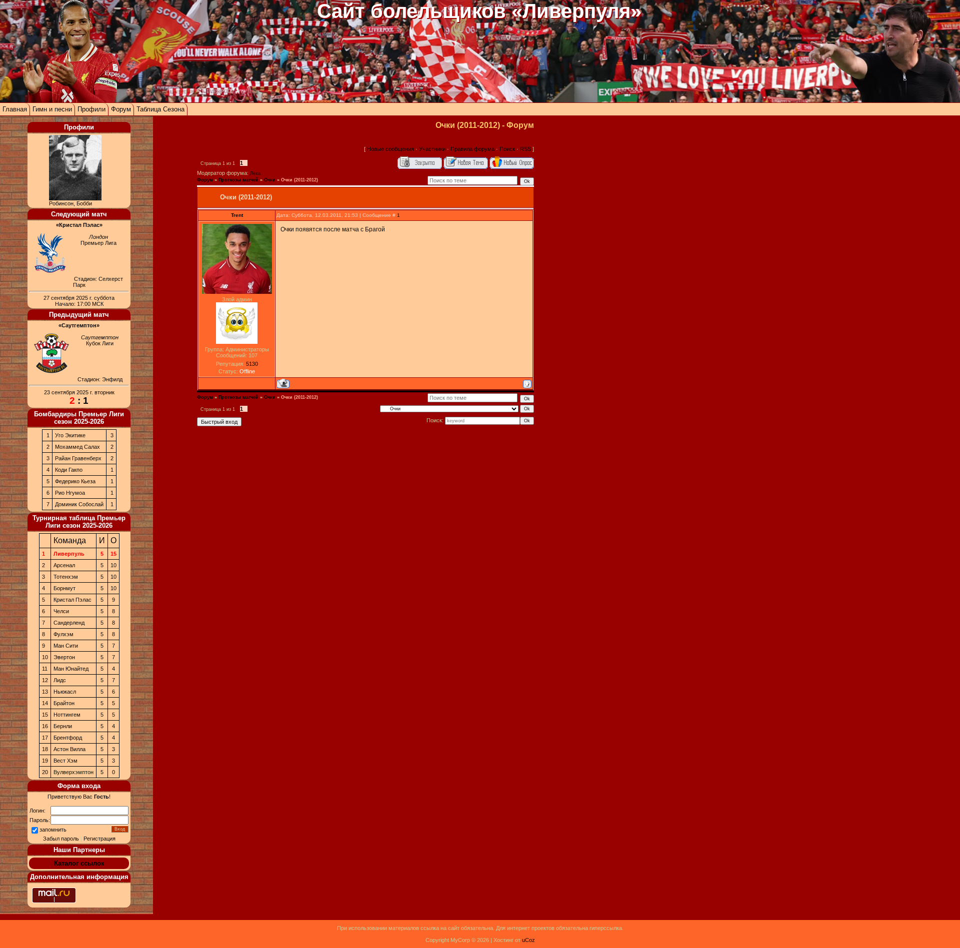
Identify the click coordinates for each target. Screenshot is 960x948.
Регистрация (100, 839)
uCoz (528, 940)
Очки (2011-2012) (299, 179)
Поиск (507, 149)
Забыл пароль (61, 839)
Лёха (255, 173)
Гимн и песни (52, 109)
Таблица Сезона (160, 109)
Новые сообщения (390, 149)
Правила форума (472, 149)
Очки (270, 179)
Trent (237, 215)
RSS (525, 149)
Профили (92, 109)
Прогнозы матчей (238, 179)
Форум (121, 109)
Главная (14, 109)
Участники (432, 149)
